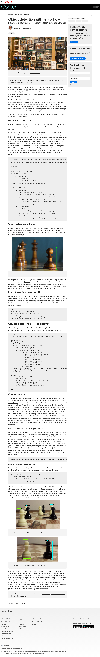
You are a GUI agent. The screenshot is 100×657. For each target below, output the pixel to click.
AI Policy (21, 629)
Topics (15, 14)
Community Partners (7, 631)
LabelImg (27, 282)
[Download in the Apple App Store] (78, 628)
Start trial (73, 42)
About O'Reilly (6, 619)
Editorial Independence (23, 653)
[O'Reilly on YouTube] (11, 611)
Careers (3, 624)
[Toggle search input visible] (98, 2)
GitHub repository (51, 288)
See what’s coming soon (77, 58)
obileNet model (59, 416)
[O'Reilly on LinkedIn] (8, 611)
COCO (47, 124)
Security (85, 21)
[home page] (9, 2)
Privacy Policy (22, 626)
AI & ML (71, 18)
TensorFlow (46, 594)
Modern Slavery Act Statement (37, 653)
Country (71, 76)
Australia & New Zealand (38, 622)
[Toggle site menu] (2, 2)
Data (83, 18)
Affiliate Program (6, 633)
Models (21, 100)
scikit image (19, 141)
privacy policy (80, 85)
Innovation (71, 21)
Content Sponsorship (7, 638)
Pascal (40, 124)
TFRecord (42, 328)
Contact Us (22, 622)
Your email (72, 70)
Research (79, 21)
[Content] (12, 7)
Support (21, 619)
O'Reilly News (5, 626)
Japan (34, 624)
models (17, 398)
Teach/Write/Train (6, 622)
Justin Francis (19, 27)
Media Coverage (6, 629)
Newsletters (22, 624)
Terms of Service (5, 653)
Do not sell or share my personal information (12, 648)
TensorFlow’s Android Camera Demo (29, 586)
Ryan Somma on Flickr (34, 73)
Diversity (3, 636)
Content (10, 14)
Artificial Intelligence (24, 14)
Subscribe (73, 82)
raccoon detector (60, 330)
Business (77, 18)
